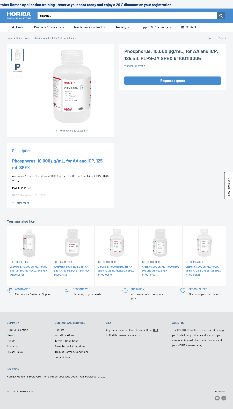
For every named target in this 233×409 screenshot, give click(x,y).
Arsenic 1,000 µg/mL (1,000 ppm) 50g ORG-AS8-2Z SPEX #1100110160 (160, 270)
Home (10, 37)
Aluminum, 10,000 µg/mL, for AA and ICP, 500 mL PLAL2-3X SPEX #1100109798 (28, 270)
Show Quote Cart (228, 185)
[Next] (226, 256)
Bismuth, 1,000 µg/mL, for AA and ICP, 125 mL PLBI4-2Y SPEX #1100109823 (203, 270)
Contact (59, 329)
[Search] (221, 15)
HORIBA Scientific (17, 329)
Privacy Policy (15, 351)
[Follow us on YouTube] (217, 398)
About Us (12, 346)
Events (11, 340)
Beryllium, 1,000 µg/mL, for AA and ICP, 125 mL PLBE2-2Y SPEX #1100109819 (116, 270)
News (10, 335)
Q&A (155, 329)
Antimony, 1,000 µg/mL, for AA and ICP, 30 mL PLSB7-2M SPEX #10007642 (71, 270)
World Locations (64, 335)
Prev (210, 37)
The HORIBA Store (134, 66)
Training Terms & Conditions (72, 351)
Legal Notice (62, 357)
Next (221, 37)
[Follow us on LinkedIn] (223, 398)
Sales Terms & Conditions (70, 346)
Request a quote (172, 81)
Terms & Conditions (66, 340)
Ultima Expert (23, 37)
